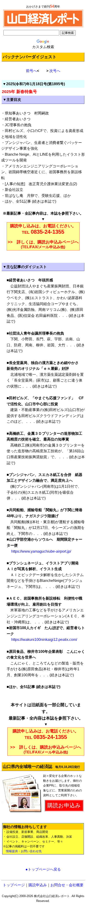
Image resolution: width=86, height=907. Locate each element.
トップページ (14, 885)
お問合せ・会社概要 (66, 885)
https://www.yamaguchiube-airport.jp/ (40, 551)
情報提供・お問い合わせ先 (24, 851)
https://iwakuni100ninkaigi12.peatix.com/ (43, 640)
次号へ (54, 71)
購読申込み (37, 885)
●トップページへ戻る (43, 869)
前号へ (31, 71)
